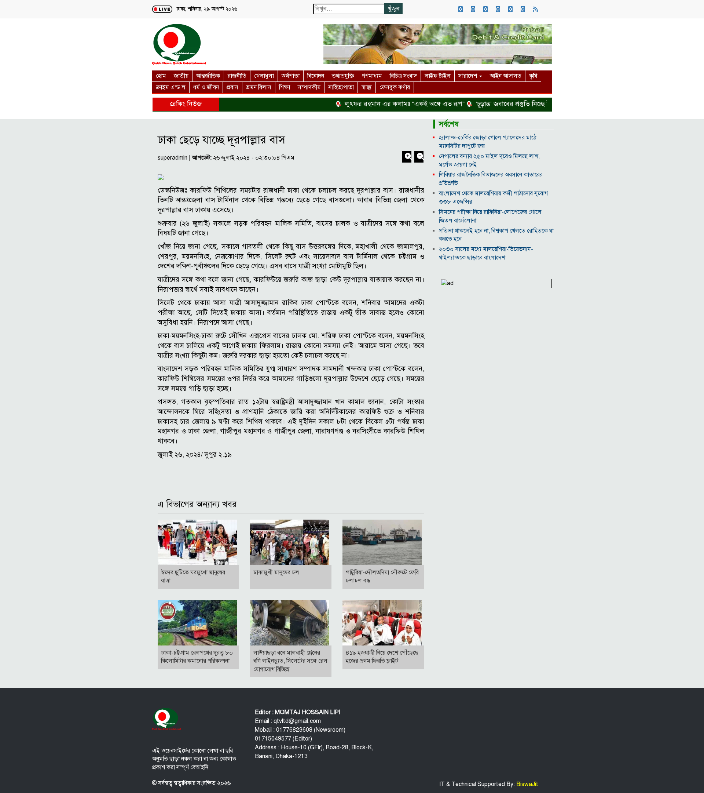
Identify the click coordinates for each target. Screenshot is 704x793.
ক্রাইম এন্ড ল (171, 87)
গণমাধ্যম (372, 76)
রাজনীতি (237, 76)
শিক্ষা (284, 87)
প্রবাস (232, 87)
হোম (161, 76)
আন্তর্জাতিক (208, 76)
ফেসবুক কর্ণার (395, 87)
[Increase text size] (408, 157)
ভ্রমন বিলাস (258, 87)
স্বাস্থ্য (367, 87)
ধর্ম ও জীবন (206, 87)
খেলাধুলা (264, 76)
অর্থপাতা (291, 76)
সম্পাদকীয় (309, 87)
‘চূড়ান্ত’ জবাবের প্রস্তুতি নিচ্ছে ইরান (500, 104)
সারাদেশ (468, 76)
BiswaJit (526, 784)
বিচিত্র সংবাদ (403, 76)
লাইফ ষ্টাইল (438, 76)
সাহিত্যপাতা (341, 87)
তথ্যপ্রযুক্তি (343, 76)
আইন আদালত (505, 76)
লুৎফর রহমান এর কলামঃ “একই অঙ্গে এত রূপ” (387, 104)
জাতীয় (181, 76)
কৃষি (533, 76)
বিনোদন (315, 76)
